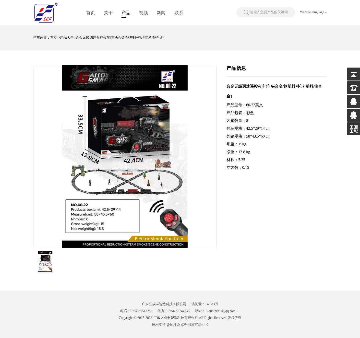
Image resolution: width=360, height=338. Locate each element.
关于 (108, 12)
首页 (90, 12)
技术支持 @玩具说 (166, 324)
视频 (143, 12)
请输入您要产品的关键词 (269, 12)
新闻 (161, 12)
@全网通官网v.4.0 (194, 324)
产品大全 (67, 37)
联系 (178, 12)
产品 (125, 12)
